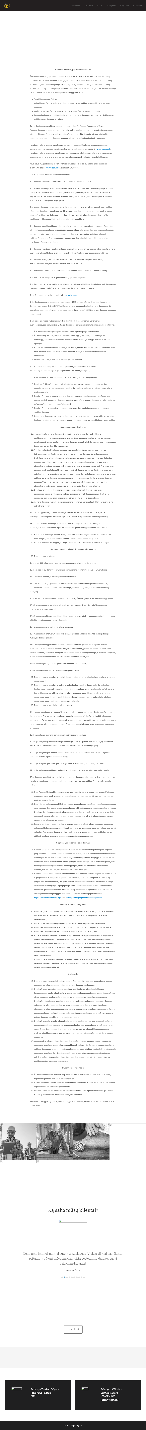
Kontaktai (73, 1329)
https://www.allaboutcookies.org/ (47, 898)
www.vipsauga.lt (103, 149)
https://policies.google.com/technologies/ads (84, 898)
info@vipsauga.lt (52, 168)
